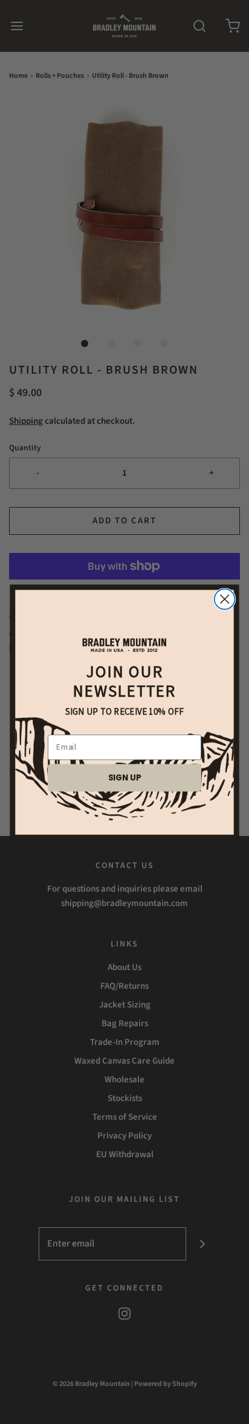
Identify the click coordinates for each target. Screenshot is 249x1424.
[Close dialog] (225, 599)
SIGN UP (124, 777)
